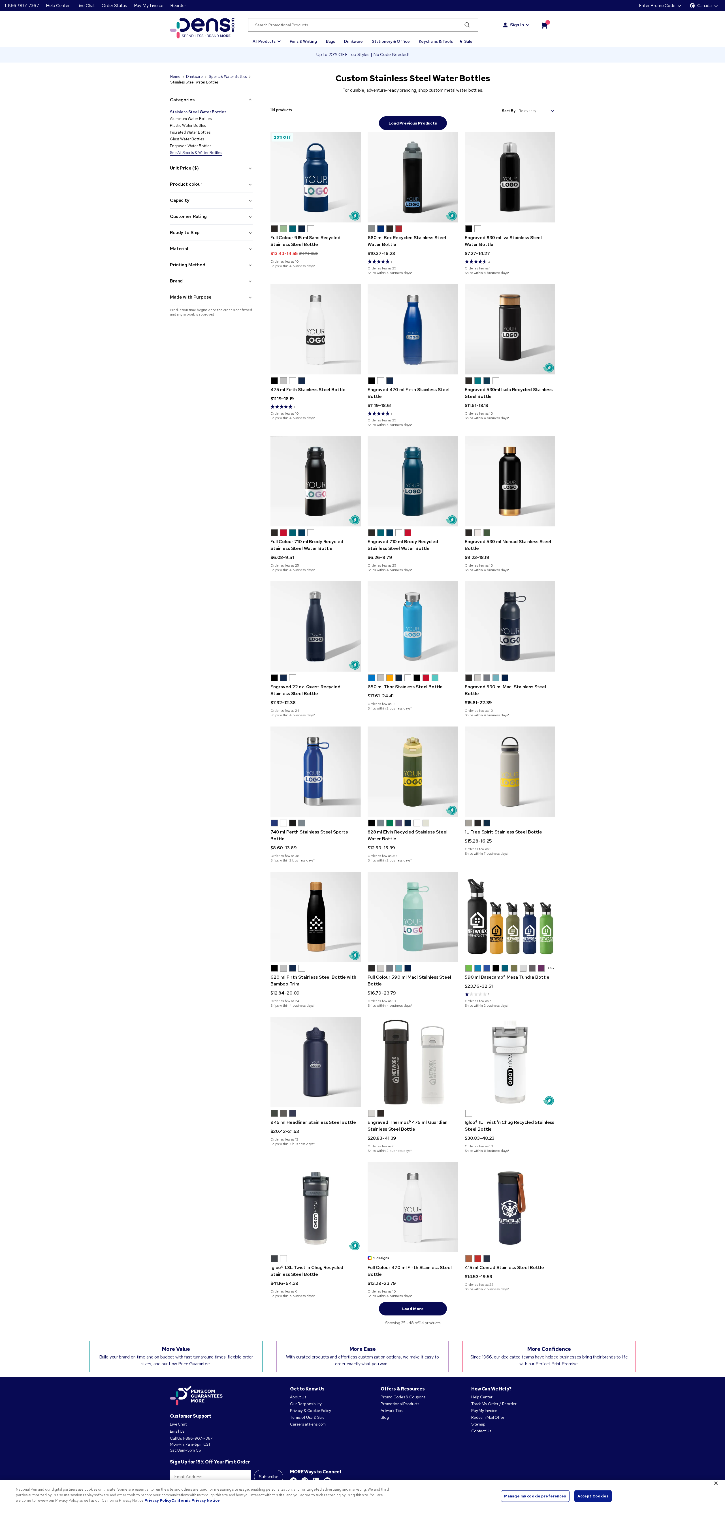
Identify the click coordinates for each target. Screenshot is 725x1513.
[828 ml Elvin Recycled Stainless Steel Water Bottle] (413, 772)
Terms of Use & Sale (307, 1417)
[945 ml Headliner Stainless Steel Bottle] (315, 1062)
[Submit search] (467, 25)
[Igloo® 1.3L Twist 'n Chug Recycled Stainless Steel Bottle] (315, 1207)
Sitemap (478, 1424)
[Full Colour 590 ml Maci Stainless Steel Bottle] (413, 917)
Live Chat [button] (85, 5)
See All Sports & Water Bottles (196, 152)
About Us (298, 1397)
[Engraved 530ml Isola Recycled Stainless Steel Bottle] (510, 329)
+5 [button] (550, 968)
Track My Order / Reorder (494, 1403)
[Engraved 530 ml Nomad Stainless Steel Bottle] (510, 481)
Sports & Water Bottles (228, 76)
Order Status (114, 5)
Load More (413, 1308)
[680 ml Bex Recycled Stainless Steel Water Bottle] (413, 177)
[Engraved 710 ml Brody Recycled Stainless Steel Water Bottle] (413, 481)
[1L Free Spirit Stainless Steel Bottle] (510, 772)
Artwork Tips (391, 1410)
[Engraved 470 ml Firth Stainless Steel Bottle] (413, 329)
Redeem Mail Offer (487, 1417)
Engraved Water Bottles (190, 145)
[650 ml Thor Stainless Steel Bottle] (413, 626)
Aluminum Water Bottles (191, 118)
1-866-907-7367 (22, 5)
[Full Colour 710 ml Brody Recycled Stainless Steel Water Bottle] (315, 481)
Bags (330, 41)
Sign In (517, 25)
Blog (385, 1417)
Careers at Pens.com (308, 1424)
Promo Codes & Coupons (403, 1397)
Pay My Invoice (148, 5)
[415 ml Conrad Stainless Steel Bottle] (510, 1207)
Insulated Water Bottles (190, 132)
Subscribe (268, 1477)
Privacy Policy (157, 1500)
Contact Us (481, 1430)
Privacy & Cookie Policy (310, 1410)
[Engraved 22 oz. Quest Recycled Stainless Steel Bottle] (315, 626)
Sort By (508, 110)
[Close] (716, 1483)
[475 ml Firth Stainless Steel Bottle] (315, 329)
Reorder (178, 5)
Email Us (177, 1431)
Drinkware (353, 41)
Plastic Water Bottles (188, 125)
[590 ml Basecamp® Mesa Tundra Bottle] (510, 917)
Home (175, 76)
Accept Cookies (593, 1495)
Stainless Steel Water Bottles (198, 111)
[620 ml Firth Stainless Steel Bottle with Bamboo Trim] (315, 917)
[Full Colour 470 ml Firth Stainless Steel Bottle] (413, 1207)
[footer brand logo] (196, 1396)
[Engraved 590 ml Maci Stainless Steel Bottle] (510, 626)
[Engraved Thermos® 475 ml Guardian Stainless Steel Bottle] (413, 1062)
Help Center (57, 5)
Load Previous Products (413, 123)
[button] (266, 39)
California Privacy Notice (195, 1500)
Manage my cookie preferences (535, 1495)
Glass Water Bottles (187, 139)
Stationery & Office (391, 41)
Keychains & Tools (436, 41)
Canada (704, 5)
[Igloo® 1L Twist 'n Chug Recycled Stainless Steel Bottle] (510, 1062)
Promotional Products (400, 1403)
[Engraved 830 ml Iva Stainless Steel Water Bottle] (510, 177)
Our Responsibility (305, 1403)
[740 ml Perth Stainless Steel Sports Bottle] (315, 772)
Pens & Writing (303, 41)
